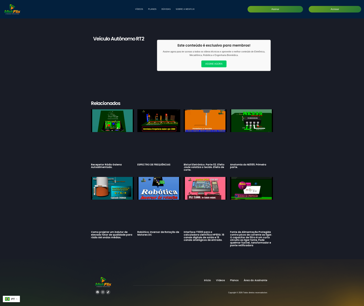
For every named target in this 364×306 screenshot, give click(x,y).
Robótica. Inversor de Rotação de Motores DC (158, 233)
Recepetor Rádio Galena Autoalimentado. (106, 166)
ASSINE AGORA (214, 64)
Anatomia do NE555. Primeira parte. (248, 166)
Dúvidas (166, 9)
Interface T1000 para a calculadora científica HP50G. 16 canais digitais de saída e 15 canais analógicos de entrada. (204, 236)
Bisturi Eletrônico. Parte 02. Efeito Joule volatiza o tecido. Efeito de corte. (204, 167)
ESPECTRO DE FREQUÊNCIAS (153, 164)
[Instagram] (103, 292)
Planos (152, 9)
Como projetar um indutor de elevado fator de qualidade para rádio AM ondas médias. (111, 234)
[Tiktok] (108, 292)
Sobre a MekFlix (185, 9)
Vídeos (139, 9)
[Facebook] (97, 292)
